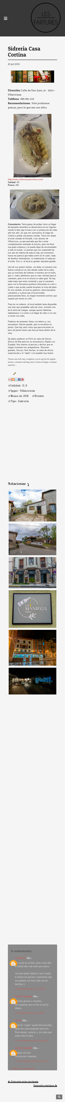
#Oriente (38, 396)
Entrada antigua (43, 1085)
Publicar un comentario (23, 1068)
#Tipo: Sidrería (18, 401)
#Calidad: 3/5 (17, 385)
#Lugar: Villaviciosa (21, 390)
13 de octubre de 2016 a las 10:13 (32, 1061)
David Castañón (23, 996)
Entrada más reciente (24, 1081)
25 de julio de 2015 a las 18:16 (30, 988)
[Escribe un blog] (13, 379)
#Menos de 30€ (18, 396)
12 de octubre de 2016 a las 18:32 (32, 1040)
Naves (18, 1020)
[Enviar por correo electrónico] (10, 379)
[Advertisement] (32, 439)
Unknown (20, 958)
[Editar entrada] (14, 373)
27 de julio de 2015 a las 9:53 (29, 1013)
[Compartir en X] (16, 379)
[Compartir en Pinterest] (22, 379)
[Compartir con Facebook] (19, 379)
